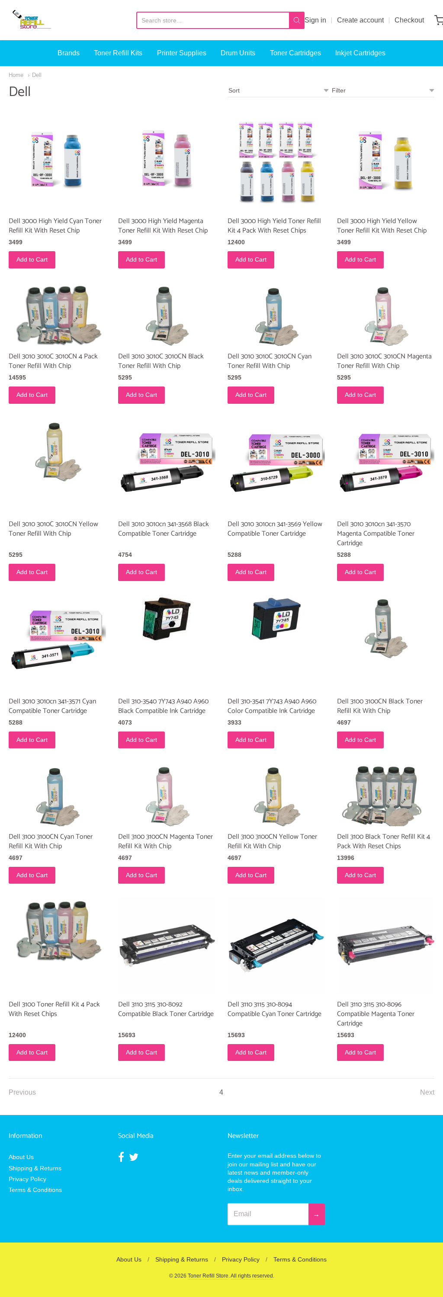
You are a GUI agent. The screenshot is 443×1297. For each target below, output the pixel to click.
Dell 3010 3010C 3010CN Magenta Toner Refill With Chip (384, 361)
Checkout (409, 20)
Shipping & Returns (35, 1168)
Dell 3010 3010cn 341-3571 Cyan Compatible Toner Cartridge (52, 706)
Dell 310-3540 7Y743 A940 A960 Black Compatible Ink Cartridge (163, 706)
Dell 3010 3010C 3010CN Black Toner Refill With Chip (161, 361)
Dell (37, 75)
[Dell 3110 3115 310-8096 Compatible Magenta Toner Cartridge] (385, 945)
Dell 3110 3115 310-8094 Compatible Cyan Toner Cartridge (274, 1009)
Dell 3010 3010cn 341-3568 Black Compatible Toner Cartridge (163, 529)
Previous (22, 1092)
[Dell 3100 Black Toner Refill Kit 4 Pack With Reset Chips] (385, 793)
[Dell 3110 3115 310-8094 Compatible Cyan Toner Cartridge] (276, 945)
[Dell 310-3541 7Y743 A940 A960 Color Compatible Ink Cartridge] (276, 619)
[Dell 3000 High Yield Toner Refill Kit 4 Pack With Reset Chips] (276, 162)
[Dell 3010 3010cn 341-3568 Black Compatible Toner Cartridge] (166, 465)
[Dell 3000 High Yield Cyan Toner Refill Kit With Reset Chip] (57, 162)
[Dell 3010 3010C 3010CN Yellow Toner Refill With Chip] (57, 449)
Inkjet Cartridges (360, 53)
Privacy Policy (27, 1179)
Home (16, 75)
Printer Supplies (181, 53)
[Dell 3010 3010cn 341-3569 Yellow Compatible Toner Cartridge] (276, 465)
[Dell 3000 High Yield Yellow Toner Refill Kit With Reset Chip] (385, 162)
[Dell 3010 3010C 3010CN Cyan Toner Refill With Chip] (276, 313)
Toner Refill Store (208, 1276)
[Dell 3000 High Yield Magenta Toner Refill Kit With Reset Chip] (166, 162)
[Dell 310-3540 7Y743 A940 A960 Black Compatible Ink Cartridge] (167, 619)
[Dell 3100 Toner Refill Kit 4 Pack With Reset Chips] (57, 929)
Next (427, 1092)
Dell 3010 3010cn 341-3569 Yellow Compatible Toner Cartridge (275, 529)
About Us (21, 1156)
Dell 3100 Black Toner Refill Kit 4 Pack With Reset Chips (383, 841)
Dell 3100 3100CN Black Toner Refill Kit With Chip (380, 706)
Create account (360, 20)
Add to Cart (32, 259)
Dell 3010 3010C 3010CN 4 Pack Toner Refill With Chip (53, 361)
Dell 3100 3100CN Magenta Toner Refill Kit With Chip (165, 841)
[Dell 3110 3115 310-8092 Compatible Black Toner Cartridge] (166, 945)
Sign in (315, 20)
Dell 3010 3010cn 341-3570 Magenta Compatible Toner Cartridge (375, 533)
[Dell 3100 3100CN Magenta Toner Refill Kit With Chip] (166, 793)
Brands (69, 53)
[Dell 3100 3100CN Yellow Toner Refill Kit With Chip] (276, 793)
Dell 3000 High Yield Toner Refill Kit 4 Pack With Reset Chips (274, 225)
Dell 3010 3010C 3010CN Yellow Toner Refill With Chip (53, 529)
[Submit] (297, 20)
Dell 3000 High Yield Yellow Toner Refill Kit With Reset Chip (382, 225)
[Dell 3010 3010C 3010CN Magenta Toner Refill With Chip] (385, 313)
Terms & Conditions (35, 1189)
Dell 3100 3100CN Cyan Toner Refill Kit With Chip (51, 841)
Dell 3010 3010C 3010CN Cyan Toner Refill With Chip (269, 361)
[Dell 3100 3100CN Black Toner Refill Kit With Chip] (385, 626)
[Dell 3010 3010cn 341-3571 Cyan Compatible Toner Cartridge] (57, 642)
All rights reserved (252, 1276)
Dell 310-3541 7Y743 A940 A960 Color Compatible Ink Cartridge (272, 706)
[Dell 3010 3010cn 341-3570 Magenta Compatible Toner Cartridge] (385, 465)
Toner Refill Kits (118, 53)
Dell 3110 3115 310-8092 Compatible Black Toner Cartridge (166, 1009)
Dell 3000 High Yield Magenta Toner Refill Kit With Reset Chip (163, 225)
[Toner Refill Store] (31, 20)
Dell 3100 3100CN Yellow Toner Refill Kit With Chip (272, 841)
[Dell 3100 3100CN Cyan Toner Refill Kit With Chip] (57, 793)
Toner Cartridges (295, 53)
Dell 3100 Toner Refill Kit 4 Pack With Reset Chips (54, 1009)
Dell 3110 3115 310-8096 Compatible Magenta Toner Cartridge (375, 1014)
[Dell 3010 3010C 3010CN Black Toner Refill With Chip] (166, 313)
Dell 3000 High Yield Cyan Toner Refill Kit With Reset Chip (55, 225)
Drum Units (238, 53)
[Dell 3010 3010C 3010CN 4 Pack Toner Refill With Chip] (57, 313)
